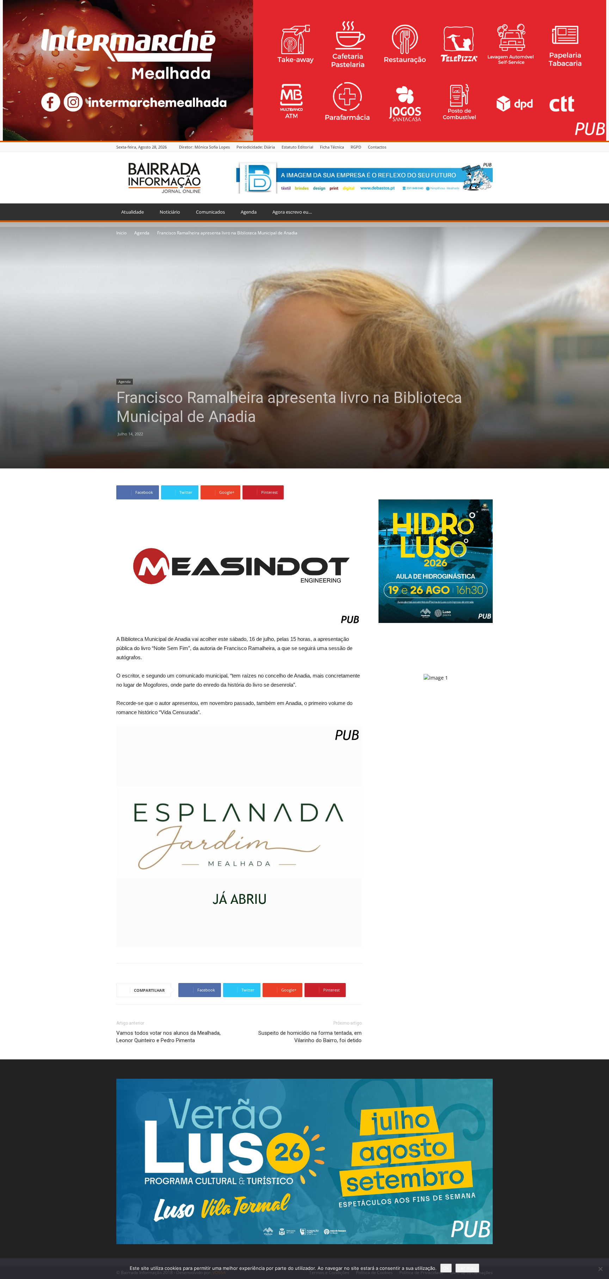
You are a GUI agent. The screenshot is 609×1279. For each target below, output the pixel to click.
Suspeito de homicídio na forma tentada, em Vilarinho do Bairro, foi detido (310, 1037)
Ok (446, 1268)
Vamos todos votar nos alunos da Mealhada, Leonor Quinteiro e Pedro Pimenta (168, 1037)
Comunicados (210, 212)
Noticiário (170, 212)
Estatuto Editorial (297, 147)
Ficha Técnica (332, 147)
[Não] (600, 1268)
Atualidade (132, 212)
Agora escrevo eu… (292, 212)
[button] (484, 212)
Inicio (121, 233)
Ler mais (467, 1268)
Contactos (377, 147)
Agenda (249, 212)
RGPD (356, 147)
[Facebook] (489, 147)
